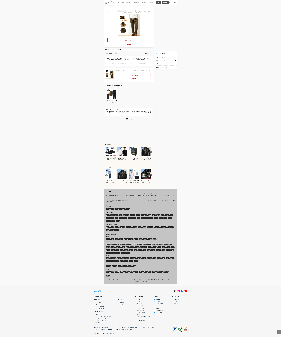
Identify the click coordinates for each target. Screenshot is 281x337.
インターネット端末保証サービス (103, 316)
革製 (163, 258)
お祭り (154, 215)
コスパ (108, 252)
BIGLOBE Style (159, 310)
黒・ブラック (114, 266)
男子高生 (112, 271)
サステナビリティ (160, 304)
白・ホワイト (108, 266)
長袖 (172, 247)
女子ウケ (153, 250)
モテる (149, 250)
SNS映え (118, 252)
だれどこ (116, 279)
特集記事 (151, 2)
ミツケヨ (164, 279)
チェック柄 (144, 258)
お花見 (149, 215)
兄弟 (141, 271)
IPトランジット (140, 314)
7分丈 (117, 250)
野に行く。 (153, 279)
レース (159, 258)
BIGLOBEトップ (133, 329)
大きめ (113, 247)
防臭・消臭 (136, 239)
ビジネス (107, 215)
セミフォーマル (126, 215)
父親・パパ (132, 271)
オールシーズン (126, 208)
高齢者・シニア (159, 271)
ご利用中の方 (175, 297)
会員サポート (177, 304)
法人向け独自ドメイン (142, 320)
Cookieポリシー (155, 327)
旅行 (171, 215)
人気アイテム (144, 2)
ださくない (164, 244)
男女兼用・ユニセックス (125, 252)
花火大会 (158, 215)
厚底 (144, 250)
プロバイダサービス (141, 306)
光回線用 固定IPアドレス (143, 308)
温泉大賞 (122, 302)
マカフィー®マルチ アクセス (143, 317)
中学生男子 (117, 271)
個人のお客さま (98, 297)
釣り (118, 220)
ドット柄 (154, 258)
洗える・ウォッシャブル (128, 239)
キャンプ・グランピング (110, 220)
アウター (112, 227)
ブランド (158, 301)
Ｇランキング (111, 279)
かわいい (172, 258)
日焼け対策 (108, 247)
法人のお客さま (139, 297)
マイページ (173, 2)
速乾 (121, 239)
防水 (117, 239)
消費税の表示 (105, 327)
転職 (120, 215)
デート (162, 215)
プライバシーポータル (145, 327)
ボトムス (116, 227)
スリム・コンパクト (143, 247)
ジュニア (107, 271)
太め (123, 247)
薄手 (164, 247)
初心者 (121, 271)
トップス (107, 227)
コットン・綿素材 (125, 258)
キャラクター (165, 271)
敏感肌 (135, 250)
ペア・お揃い (112, 252)
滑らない (113, 244)
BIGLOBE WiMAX (100, 308)
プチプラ (172, 250)
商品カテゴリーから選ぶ (162, 60)
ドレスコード (132, 215)
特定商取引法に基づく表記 (100, 329)
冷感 (112, 239)
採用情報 (158, 308)
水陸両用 (140, 239)
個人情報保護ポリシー (133, 327)
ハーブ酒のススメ (136, 281)
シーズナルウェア (170, 227)
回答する (165, 2)
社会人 (149, 271)
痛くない (159, 244)
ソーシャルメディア (160, 312)
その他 (108, 230)
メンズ (118, 2)
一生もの (163, 250)
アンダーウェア (129, 227)
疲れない (121, 244)
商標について (125, 329)
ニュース (158, 306)
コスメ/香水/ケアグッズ (114, 230)
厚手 (159, 247)
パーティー (138, 215)
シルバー (130, 266)
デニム (108, 258)
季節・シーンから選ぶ (161, 57)
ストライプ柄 (149, 258)
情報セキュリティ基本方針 (114, 329)
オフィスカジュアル (114, 215)
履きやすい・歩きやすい (137, 244)
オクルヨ (121, 279)
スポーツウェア (163, 227)
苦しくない (108, 244)
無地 (167, 258)
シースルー (119, 258)
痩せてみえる (154, 244)
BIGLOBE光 (98, 302)
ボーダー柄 (139, 258)
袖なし (113, 250)
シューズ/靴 (135, 227)
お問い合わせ (97, 327)
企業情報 (155, 297)
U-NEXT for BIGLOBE (101, 320)
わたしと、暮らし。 (134, 279)
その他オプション (100, 322)
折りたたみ (155, 247)
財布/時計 (144, 227)
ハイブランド (158, 250)
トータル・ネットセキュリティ (103, 318)
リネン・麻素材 (133, 258)
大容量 (132, 247)
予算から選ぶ (159, 63)
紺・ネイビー (124, 266)
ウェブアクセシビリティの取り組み (117, 327)
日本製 (121, 250)
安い (168, 250)
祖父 (136, 271)
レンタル (140, 250)
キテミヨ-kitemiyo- (109, 109)
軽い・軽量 (137, 247)
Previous (106, 152)
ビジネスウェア (122, 227)
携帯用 (150, 247)
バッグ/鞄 (140, 227)
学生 (154, 271)
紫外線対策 (169, 244)
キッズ (123, 2)
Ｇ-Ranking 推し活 (144, 281)
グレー (119, 266)
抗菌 (145, 239)
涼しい (130, 244)
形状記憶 (154, 239)
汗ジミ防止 (150, 239)
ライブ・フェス (144, 215)
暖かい (126, 244)
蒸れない (117, 244)
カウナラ (159, 279)
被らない (149, 244)
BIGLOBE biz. (140, 299)
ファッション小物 (150, 227)
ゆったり (127, 247)
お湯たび (126, 279)
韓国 (126, 250)
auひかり (98, 304)
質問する (159, 2)
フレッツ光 (139, 304)
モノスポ (148, 279)
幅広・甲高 (108, 250)
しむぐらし (122, 304)
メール (175, 301)
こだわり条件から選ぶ (161, 67)
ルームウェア (157, 227)
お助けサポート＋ (100, 314)
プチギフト (126, 271)
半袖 (168, 247)
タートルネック (113, 258)
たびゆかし (169, 279)
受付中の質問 (136, 2)
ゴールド (134, 266)
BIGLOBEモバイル (100, 306)
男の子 (145, 271)
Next (151, 152)
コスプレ (107, 275)
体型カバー (131, 250)
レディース (128, 2)
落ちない (144, 244)
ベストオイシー (142, 279)
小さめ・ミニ (118, 247)
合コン (167, 215)
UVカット (108, 239)
